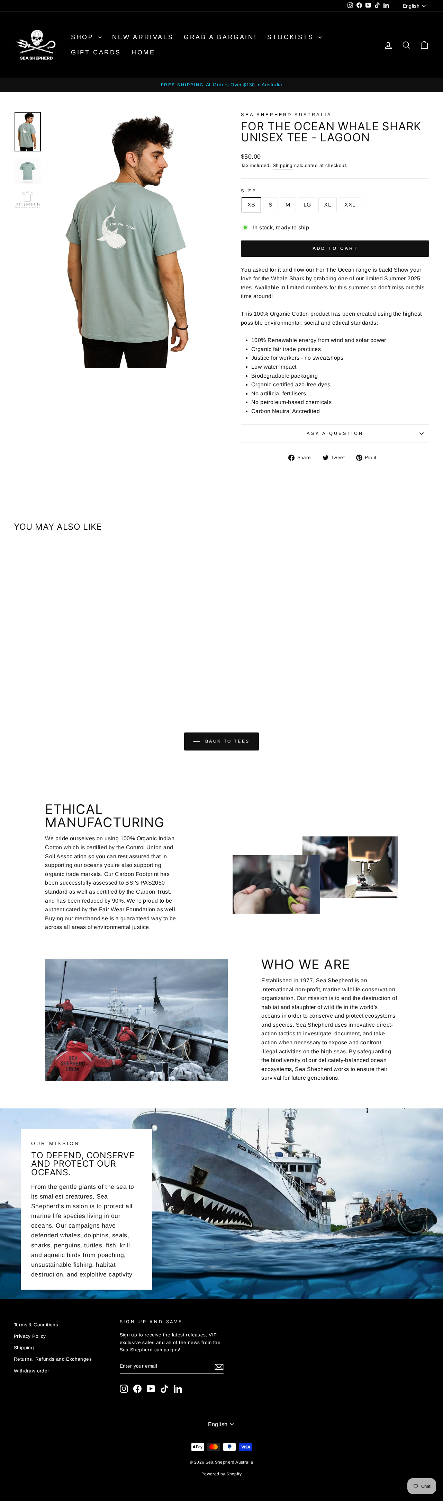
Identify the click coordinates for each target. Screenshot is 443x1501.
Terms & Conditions (36, 1324)
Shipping (283, 165)
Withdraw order (31, 1370)
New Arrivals (142, 37)
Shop (84, 37)
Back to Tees (226, 741)
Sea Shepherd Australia (286, 114)
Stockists (292, 37)
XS (251, 205)
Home (143, 52)
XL (327, 205)
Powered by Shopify (221, 1474)
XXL (349, 205)
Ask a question (335, 433)
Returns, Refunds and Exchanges (53, 1359)
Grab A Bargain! (220, 37)
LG (307, 205)
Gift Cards (96, 52)
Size (248, 190)
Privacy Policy (30, 1336)
